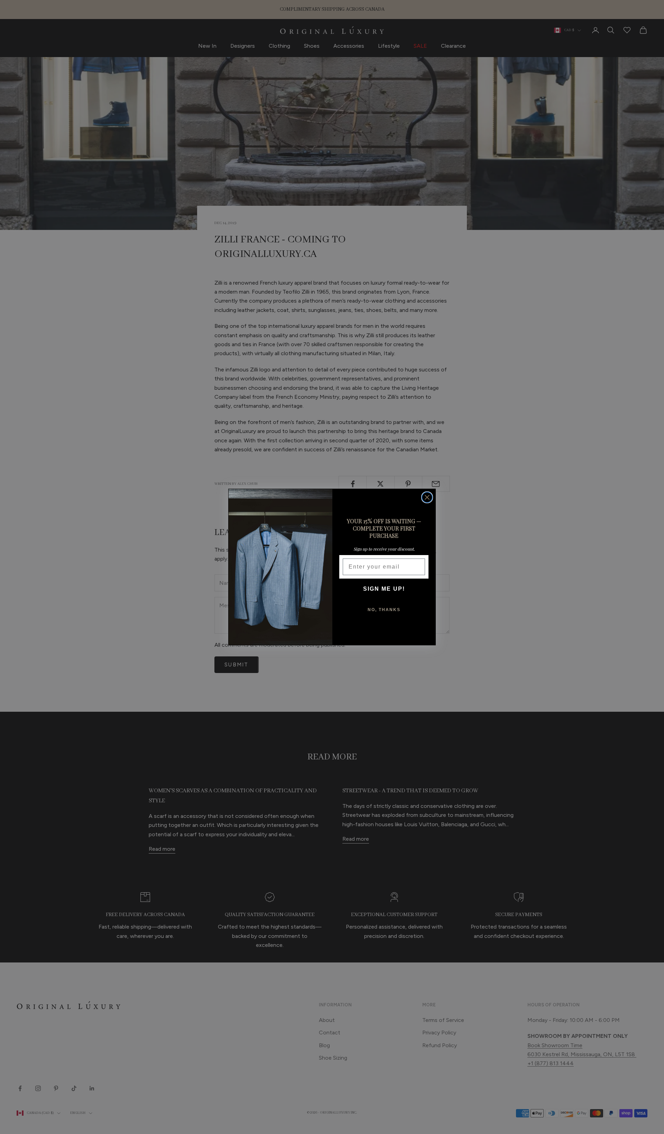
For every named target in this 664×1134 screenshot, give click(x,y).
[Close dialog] (427, 497)
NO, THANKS (384, 609)
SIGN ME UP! (384, 589)
